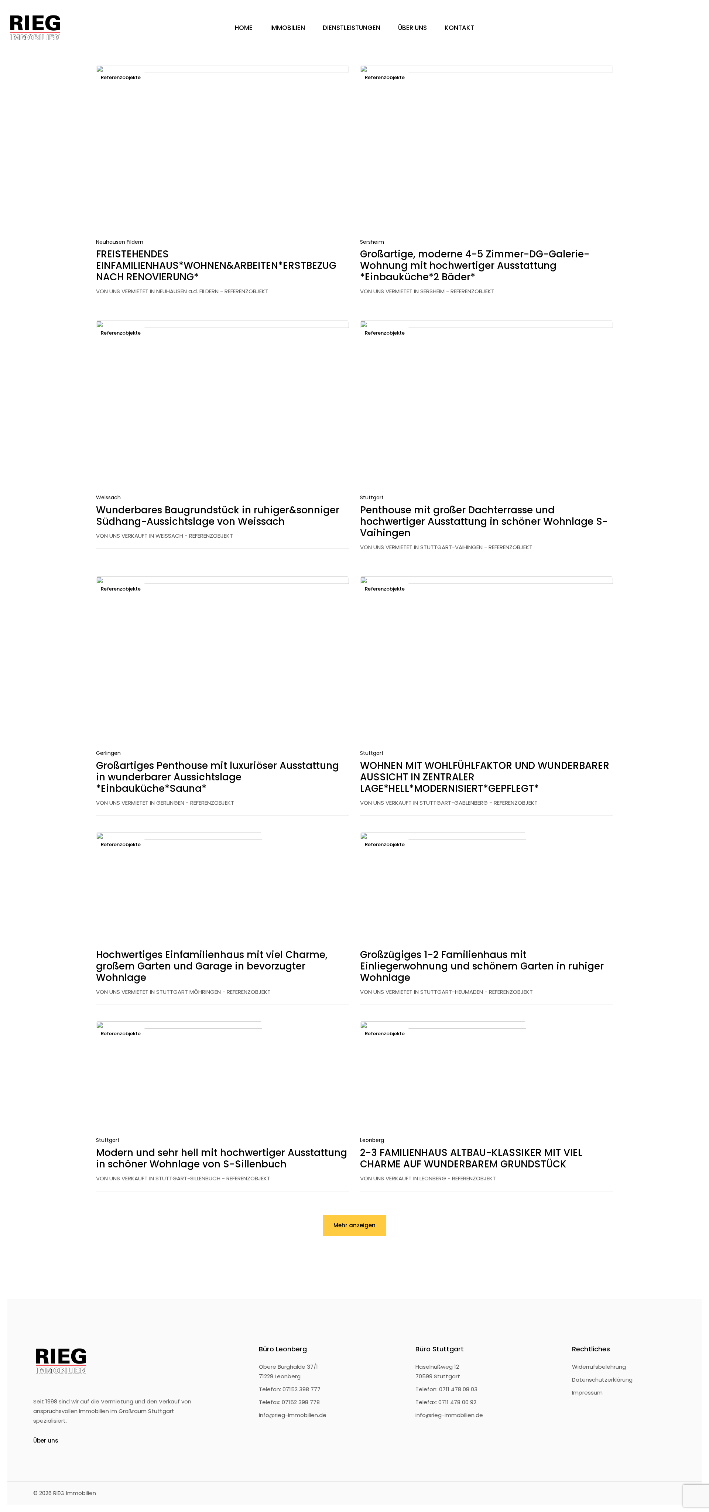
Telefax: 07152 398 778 (289, 1402)
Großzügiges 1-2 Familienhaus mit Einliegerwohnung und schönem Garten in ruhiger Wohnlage (482, 966)
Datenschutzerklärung (602, 1379)
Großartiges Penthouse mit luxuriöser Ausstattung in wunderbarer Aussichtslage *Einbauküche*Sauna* (217, 777)
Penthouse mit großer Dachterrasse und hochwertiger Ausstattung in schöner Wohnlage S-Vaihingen (484, 521)
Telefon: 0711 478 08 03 (446, 1389)
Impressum (587, 1392)
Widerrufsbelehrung (599, 1367)
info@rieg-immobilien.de (292, 1415)
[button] (321, 219)
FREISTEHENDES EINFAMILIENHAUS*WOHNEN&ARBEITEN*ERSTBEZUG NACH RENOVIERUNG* (216, 265)
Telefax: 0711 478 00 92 (445, 1402)
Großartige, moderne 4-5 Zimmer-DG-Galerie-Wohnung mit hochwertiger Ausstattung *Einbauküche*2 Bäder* (474, 265)
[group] (222, 149)
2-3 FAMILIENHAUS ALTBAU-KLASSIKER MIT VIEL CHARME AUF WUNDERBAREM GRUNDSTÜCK (471, 1158)
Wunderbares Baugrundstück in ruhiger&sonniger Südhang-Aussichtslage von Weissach (217, 515)
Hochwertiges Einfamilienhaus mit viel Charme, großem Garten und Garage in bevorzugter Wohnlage (212, 966)
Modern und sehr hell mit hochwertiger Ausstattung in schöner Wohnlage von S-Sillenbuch (221, 1158)
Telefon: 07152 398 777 (290, 1389)
